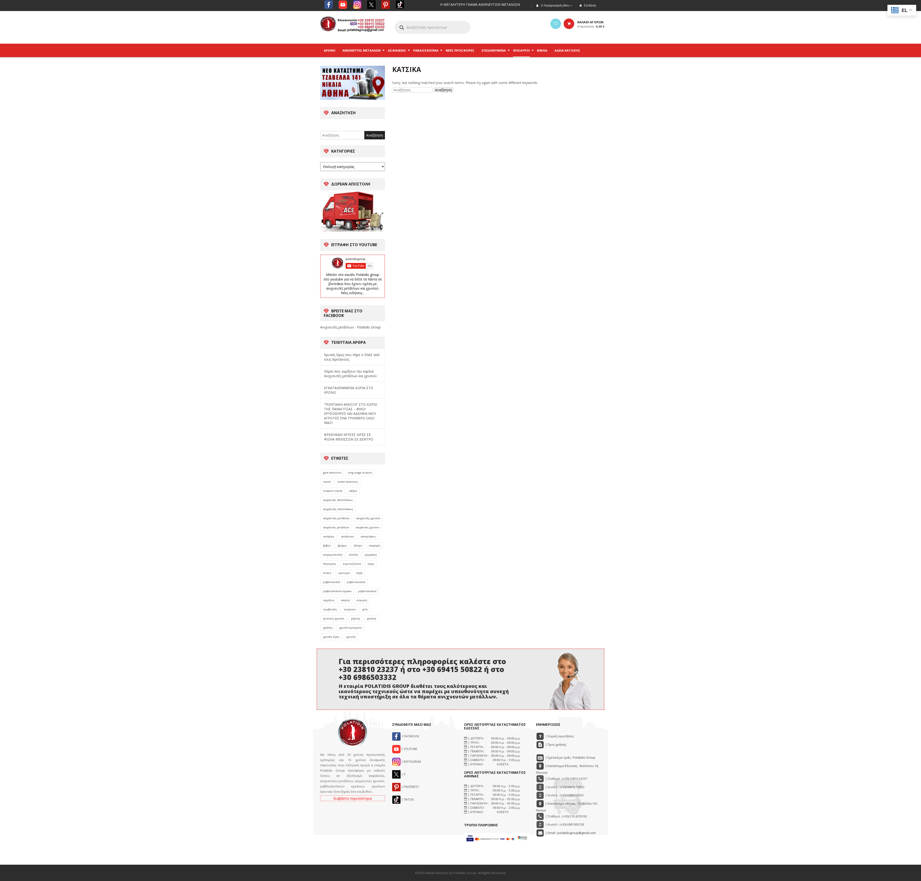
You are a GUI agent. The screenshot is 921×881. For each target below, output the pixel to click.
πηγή (359, 573)
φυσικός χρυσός (333, 618)
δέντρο (358, 545)
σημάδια (328, 600)
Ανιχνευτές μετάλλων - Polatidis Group (350, 327)
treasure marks (332, 491)
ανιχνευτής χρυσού (368, 518)
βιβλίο (327, 545)
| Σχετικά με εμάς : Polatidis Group (569, 757)
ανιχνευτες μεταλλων (336, 527)
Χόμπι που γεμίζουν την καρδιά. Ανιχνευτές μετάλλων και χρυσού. (350, 373)
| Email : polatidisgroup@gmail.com (570, 833)
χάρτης (355, 618)
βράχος (342, 545)
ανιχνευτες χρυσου (367, 527)
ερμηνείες (371, 554)
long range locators (360, 472)
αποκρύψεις (368, 536)
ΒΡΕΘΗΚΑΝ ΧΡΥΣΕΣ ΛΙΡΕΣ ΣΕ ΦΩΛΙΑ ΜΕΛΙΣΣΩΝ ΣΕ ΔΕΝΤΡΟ (348, 436)
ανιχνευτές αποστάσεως (338, 500)
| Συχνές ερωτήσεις (559, 736)
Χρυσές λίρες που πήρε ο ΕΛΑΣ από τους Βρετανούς (352, 357)
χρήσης (328, 627)
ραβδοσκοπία (331, 582)
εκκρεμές (374, 545)
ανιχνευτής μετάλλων (336, 518)
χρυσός (351, 636)
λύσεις (327, 573)
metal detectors (347, 481)
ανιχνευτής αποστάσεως (338, 509)
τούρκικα (349, 609)
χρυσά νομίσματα (350, 627)
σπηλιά (345, 600)
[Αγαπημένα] (555, 23)
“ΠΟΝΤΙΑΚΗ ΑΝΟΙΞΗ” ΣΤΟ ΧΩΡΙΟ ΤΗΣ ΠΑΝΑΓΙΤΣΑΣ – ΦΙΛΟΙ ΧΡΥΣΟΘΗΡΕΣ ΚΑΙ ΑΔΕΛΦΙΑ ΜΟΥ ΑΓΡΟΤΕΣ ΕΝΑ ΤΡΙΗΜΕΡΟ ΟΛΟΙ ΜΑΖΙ (350, 413)
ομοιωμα (344, 573)
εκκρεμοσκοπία (332, 554)
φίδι (365, 609)
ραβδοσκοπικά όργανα (337, 591)
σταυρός (361, 600)
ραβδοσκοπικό (367, 591)
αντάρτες (328, 536)
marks (327, 481)
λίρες (371, 564)
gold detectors (332, 472)
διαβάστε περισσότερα (352, 798)
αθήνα (353, 491)
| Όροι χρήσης (555, 744)
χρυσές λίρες (331, 636)
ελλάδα (353, 554)
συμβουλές (330, 609)
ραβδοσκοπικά (356, 582)
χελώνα (371, 618)
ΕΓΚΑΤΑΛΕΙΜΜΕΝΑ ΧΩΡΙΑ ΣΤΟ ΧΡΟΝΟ (348, 390)
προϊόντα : (590, 26)
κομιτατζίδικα (352, 564)
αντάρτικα (347, 536)
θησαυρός (329, 564)
